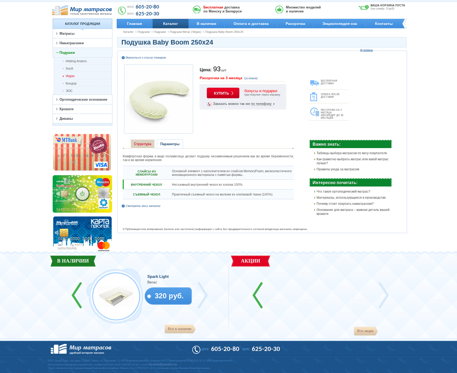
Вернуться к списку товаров (146, 57)
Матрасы (67, 33)
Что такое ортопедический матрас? (343, 191)
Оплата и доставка (251, 23)
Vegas (70, 76)
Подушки (144, 31)
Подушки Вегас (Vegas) (185, 31)
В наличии (206, 23)
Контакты (384, 23)
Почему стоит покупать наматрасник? (345, 204)
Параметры (170, 144)
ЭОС (69, 91)
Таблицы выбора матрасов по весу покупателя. (352, 153)
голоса (366, 50)
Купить (221, 93)
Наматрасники (72, 43)
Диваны (66, 119)
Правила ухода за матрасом (338, 169)
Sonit (69, 68)
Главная (134, 23)
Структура (142, 144)
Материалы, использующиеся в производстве (351, 197)
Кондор (71, 83)
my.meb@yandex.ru (162, 364)
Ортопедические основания (83, 99)
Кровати (67, 109)
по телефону (261, 104)
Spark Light (158, 276)
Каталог (170, 23)
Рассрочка (295, 23)
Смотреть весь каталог (143, 205)
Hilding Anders (76, 61)
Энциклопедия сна (339, 23)
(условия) (251, 78)
